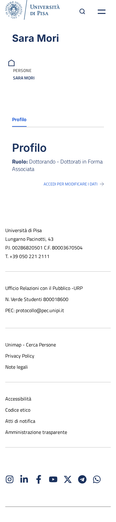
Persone (22, 70)
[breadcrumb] (12, 62)
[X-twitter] (67, 479)
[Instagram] (9, 479)
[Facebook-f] (38, 479)
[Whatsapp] (96, 479)
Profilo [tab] (19, 119)
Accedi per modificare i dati (70, 184)
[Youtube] (53, 479)
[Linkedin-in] (24, 479)
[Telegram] (82, 479)
